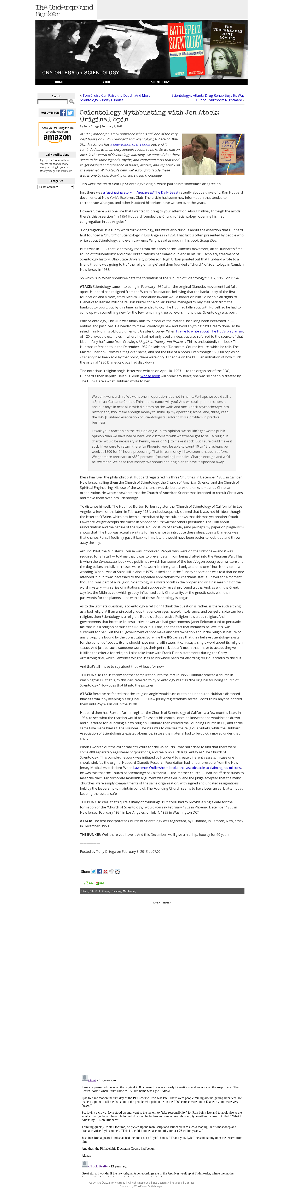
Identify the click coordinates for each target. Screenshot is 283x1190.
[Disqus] (162, 1019)
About (107, 82)
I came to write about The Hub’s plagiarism (209, 331)
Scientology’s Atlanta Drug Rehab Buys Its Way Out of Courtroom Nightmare (208, 97)
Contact (189, 1182)
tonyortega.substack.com (57, 171)
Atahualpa (156, 1186)
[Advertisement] (172, 9)
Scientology (160, 82)
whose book (150, 376)
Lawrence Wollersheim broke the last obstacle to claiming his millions (187, 767)
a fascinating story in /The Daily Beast (140, 192)
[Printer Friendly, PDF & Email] (94, 884)
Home (59, 82)
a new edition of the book (130, 144)
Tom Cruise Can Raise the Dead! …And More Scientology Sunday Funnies (115, 97)
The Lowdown (65, 87)
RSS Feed (177, 1182)
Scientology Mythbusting (124, 891)
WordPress (140, 1186)
